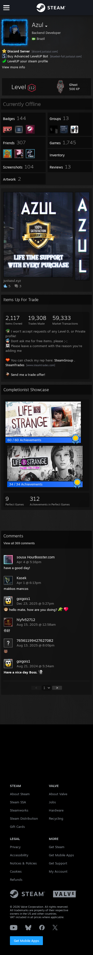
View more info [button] (13, 67)
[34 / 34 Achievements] (45, 480)
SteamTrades (14, 365)
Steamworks (19, 810)
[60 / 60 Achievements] (43, 435)
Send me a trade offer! (28, 375)
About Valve (58, 794)
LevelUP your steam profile (27, 61)
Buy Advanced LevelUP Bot (27, 56)
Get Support (58, 863)
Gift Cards (17, 827)
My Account (58, 871)
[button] (23, 87)
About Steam (20, 794)
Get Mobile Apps (26, 941)
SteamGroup (63, 360)
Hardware (56, 810)
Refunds (16, 880)
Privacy (15, 847)
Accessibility (19, 855)
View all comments (19, 543)
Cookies (16, 871)
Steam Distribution (24, 818)
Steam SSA (18, 802)
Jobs (52, 802)
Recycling (56, 818)
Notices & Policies (23, 863)
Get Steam (56, 847)
